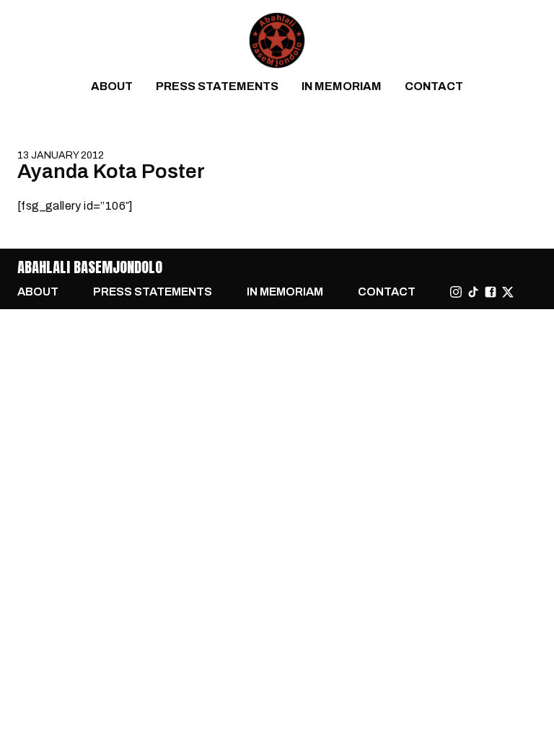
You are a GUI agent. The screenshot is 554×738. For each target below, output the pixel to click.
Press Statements (217, 86)
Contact (434, 86)
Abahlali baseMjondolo (89, 267)
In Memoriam (342, 86)
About (112, 86)
